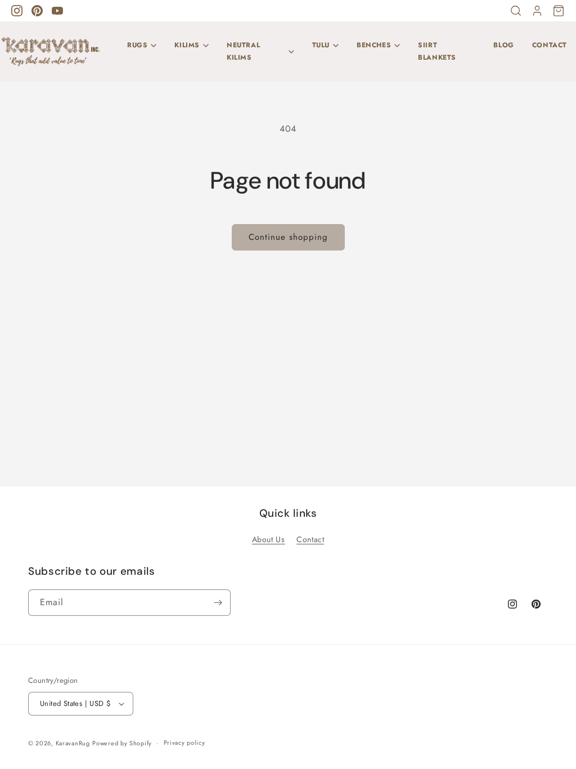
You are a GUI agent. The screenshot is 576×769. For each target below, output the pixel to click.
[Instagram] (16, 10)
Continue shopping (288, 237)
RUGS (137, 45)
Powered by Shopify (122, 743)
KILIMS (187, 45)
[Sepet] (558, 11)
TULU (321, 45)
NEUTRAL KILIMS (243, 51)
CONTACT (549, 45)
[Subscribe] (217, 602)
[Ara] (516, 11)
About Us (268, 539)
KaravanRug (73, 743)
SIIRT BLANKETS (437, 51)
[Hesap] (537, 11)
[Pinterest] (37, 10)
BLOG (503, 45)
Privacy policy (184, 742)
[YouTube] (57, 10)
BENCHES (374, 45)
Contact (310, 539)
